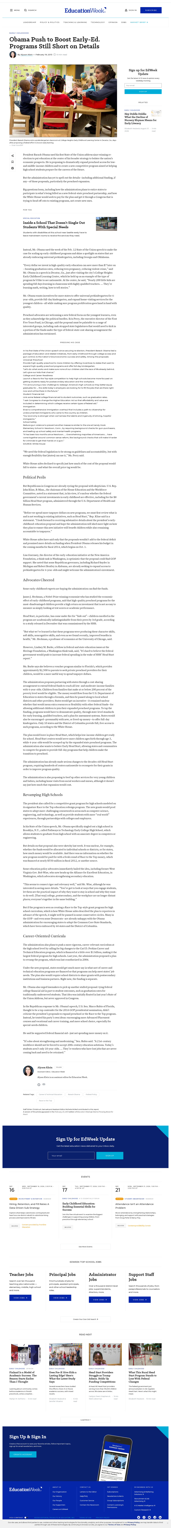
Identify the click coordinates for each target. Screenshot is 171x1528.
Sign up (110, 1156)
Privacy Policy (103, 1518)
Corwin (148, 1226)
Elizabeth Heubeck (132, 128)
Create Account (23, 1454)
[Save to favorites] (13, 162)
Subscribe (151, 10)
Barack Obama (74, 1094)
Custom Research (141, 1510)
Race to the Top (45, 1101)
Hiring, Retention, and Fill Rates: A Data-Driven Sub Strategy (29, 1206)
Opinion (113, 22)
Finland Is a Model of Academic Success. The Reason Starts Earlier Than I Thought (23, 1377)
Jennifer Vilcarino (56, 1401)
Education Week (58, 1072)
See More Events (85, 1247)
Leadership (29, 22)
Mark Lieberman (95, 1399)
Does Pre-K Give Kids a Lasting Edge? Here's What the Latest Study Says (62, 1377)
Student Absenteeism (134, 1199)
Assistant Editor (43, 1072)
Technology (98, 22)
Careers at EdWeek (60, 1509)
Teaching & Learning (75, 22)
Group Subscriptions (115, 1500)
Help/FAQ (84, 1496)
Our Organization (60, 1492)
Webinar (47, 1199)
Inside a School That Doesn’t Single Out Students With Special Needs (54, 224)
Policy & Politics (49, 22)
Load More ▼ (85, 1420)
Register (15, 1226)
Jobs (123, 22)
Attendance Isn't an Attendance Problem (134, 1206)
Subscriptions (112, 1492)
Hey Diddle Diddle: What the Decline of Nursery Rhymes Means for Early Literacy (140, 118)
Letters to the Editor (88, 1492)
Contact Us (85, 1487)
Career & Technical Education (50, 1094)
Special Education (31, 218)
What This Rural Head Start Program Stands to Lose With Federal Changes (142, 1377)
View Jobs (20, 1298)
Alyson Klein (27, 54)
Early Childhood (19, 33)
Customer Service (87, 1500)
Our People (57, 1500)
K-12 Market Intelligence (144, 1505)
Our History (57, 1496)
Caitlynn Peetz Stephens (99, 1396)
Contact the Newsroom (89, 1505)
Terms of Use (85, 1518)
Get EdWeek (112, 1487)
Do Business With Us (143, 1487)
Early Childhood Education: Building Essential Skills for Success (78, 1206)
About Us (57, 1487)
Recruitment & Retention (30, 1199)
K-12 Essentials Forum (89, 1198)
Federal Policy (91, 1094)
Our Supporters (59, 1505)
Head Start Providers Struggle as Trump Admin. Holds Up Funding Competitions (102, 1377)
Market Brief (138, 22)
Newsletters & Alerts (115, 1496)
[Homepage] (85, 10)
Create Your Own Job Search (84, 1319)
